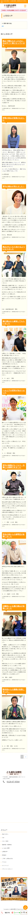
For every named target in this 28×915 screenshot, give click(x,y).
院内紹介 (4, 855)
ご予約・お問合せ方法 (7, 858)
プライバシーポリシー (7, 869)
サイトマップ (5, 865)
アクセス (4, 862)
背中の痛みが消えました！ (14, 186)
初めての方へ (5, 834)
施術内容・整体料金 (7, 844)
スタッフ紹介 (5, 841)
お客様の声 (4, 851)
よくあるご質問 (5, 848)
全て (3, 26)
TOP (3, 837)
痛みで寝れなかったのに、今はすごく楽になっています (14, 43)
